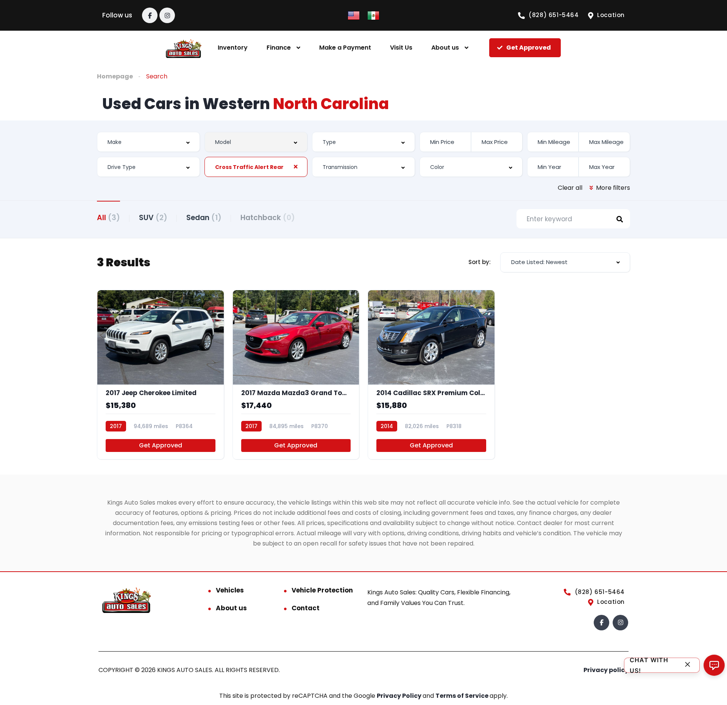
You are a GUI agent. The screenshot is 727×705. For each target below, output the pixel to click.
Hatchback (267, 218)
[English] (354, 15)
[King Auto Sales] (184, 48)
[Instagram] (167, 15)
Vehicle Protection (322, 590)
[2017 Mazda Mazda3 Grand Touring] (296, 374)
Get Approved (160, 445)
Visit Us (401, 47)
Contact (306, 608)
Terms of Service (462, 695)
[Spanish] (373, 15)
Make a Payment (345, 47)
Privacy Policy (400, 695)
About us (445, 47)
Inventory (233, 47)
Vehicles (230, 590)
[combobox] (148, 142)
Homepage (115, 76)
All (108, 218)
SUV (153, 218)
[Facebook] (150, 15)
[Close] (687, 665)
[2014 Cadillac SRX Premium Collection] (431, 374)
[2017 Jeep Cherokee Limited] (160, 374)
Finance (279, 47)
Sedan (204, 218)
